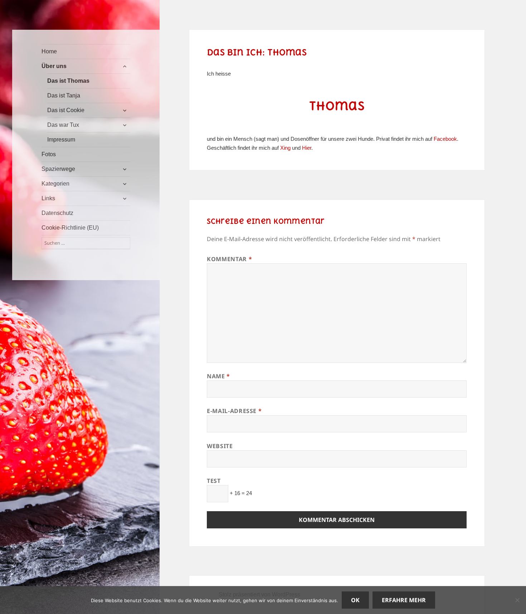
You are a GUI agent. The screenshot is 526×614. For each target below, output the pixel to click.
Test (214, 481)
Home (49, 51)
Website (220, 446)
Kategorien (55, 184)
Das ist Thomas (68, 81)
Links (48, 198)
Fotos (49, 154)
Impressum (61, 139)
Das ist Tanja (63, 95)
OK (355, 600)
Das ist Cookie (65, 110)
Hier (306, 148)
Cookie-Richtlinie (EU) (70, 228)
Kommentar (229, 259)
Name (218, 376)
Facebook (445, 139)
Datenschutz (57, 213)
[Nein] (517, 600)
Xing (285, 148)
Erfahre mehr (404, 600)
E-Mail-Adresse (234, 411)
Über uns (54, 66)
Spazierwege (58, 169)
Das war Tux (63, 125)
